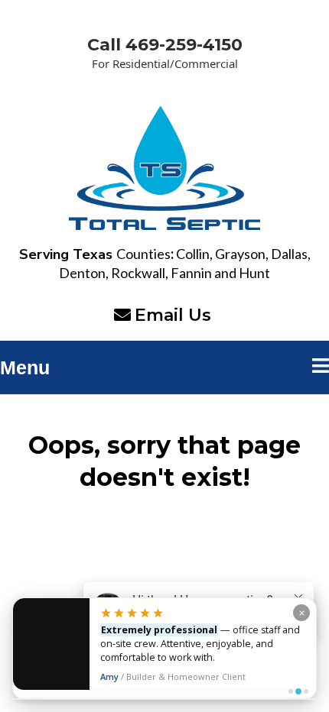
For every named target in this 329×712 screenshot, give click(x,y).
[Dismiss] (301, 612)
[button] (320, 367)
